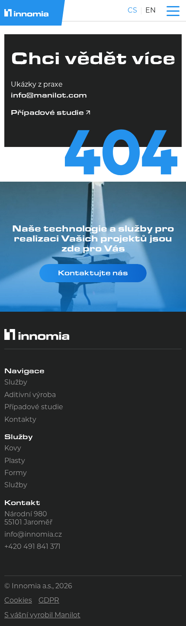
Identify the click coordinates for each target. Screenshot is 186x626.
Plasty (14, 461)
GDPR (48, 600)
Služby (15, 382)
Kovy (12, 448)
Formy (15, 473)
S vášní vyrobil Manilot (42, 615)
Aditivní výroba (30, 395)
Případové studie (33, 407)
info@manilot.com (49, 94)
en (150, 10)
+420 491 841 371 (32, 547)
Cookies (18, 600)
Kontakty (20, 420)
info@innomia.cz (33, 534)
